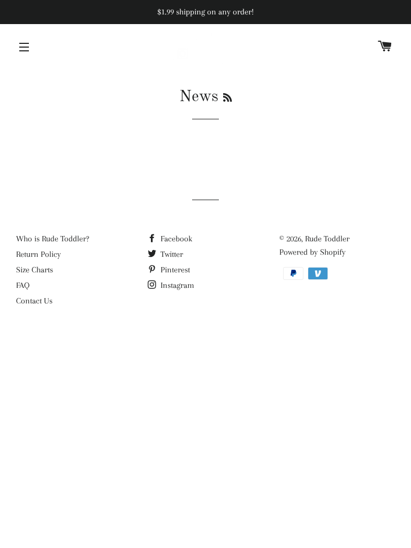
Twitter (170, 254)
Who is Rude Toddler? (52, 238)
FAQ (22, 285)
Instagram (176, 285)
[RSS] (227, 98)
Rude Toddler (327, 238)
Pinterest (174, 270)
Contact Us (34, 301)
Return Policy (38, 254)
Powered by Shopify (312, 252)
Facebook (175, 238)
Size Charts (34, 270)
